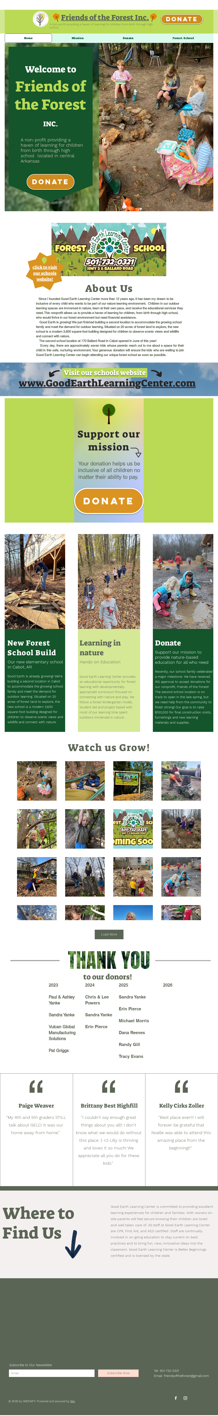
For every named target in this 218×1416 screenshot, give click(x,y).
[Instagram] (185, 1398)
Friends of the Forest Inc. (105, 17)
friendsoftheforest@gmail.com (186, 1376)
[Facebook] (175, 1398)
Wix (72, 1401)
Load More (109, 934)
